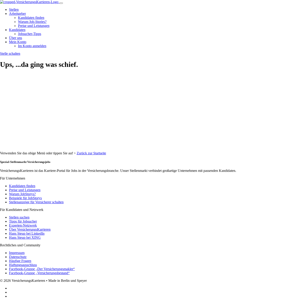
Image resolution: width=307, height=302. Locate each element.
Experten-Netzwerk (23, 225)
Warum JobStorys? (22, 194)
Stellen (14, 9)
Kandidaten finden (31, 18)
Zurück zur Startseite (91, 153)
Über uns (15, 38)
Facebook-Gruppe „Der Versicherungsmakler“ (42, 269)
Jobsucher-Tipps (29, 34)
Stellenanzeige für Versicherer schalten (36, 202)
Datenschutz (18, 257)
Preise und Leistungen (33, 26)
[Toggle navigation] (61, 3)
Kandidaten (17, 30)
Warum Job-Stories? (32, 22)
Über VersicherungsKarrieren (30, 229)
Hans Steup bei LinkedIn (26, 233)
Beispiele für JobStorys (25, 198)
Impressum (16, 253)
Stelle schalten (10, 53)
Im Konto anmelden (32, 46)
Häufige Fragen (20, 261)
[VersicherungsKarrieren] (29, 2)
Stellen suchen (19, 217)
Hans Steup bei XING (25, 237)
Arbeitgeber (17, 13)
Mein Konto (17, 42)
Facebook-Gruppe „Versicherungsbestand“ (39, 273)
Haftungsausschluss (23, 265)
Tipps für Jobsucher (23, 221)
